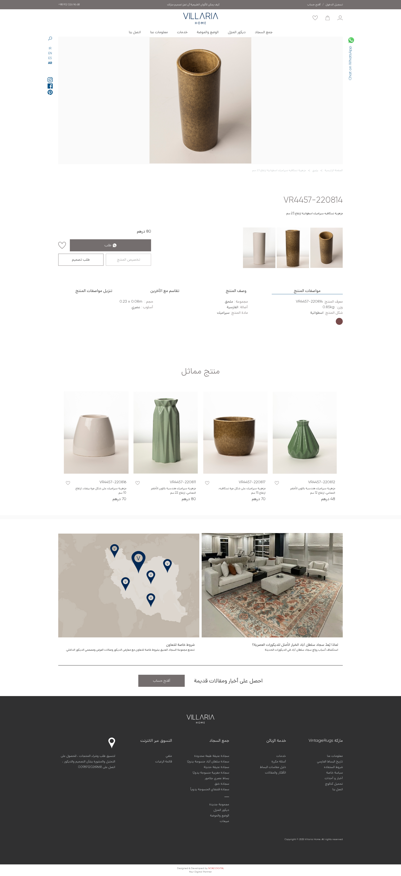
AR (50, 63)
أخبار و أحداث (334, 778)
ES (50, 58)
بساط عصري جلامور (217, 778)
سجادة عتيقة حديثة (216, 767)
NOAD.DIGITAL (216, 868)
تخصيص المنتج (128, 260)
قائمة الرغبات (163, 761)
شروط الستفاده (333, 767)
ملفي (169, 756)
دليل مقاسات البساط (273, 767)
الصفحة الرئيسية (334, 170)
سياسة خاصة (334, 772)
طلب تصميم (81, 260)
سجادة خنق (222, 783)
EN (50, 53)
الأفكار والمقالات (275, 772)
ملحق (315, 170)
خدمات (182, 32)
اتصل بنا (135, 32)
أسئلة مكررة (279, 761)
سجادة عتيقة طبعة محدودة (211, 756)
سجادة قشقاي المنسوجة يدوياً (209, 789)
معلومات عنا (159, 32)
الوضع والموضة (208, 32)
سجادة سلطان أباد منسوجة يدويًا (208, 761)
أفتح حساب (161, 681)
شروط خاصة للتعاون (193, 4)
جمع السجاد (263, 32)
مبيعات (224, 821)
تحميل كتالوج (334, 783)
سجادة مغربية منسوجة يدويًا (211, 772)
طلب (107, 245)
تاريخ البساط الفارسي (330, 761)
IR (50, 48)
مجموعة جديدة (219, 804)
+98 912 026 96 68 (69, 4)
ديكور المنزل (237, 32)
